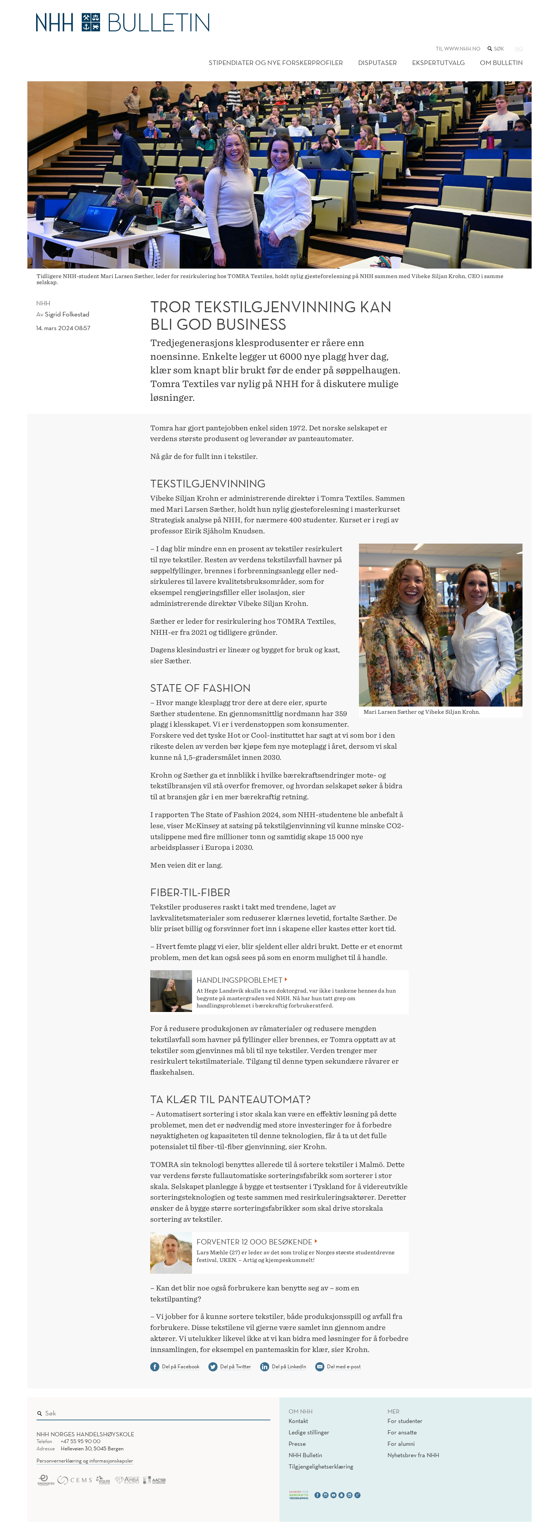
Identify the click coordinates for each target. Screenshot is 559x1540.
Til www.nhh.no (458, 48)
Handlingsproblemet (240, 980)
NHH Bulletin (305, 1455)
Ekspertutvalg (438, 62)
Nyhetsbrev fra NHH (413, 1455)
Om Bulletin (501, 62)
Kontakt (298, 1421)
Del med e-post (344, 1366)
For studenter (404, 1421)
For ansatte (402, 1432)
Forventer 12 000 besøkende (255, 1241)
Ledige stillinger (309, 1432)
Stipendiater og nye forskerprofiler (276, 62)
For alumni (401, 1443)
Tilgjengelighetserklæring (321, 1466)
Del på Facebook (180, 1366)
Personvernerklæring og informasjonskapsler (85, 1460)
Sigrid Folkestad (67, 314)
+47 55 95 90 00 (80, 1441)
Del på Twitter (235, 1366)
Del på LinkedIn (289, 1366)
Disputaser (377, 62)
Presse (297, 1443)
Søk (259, 1411)
